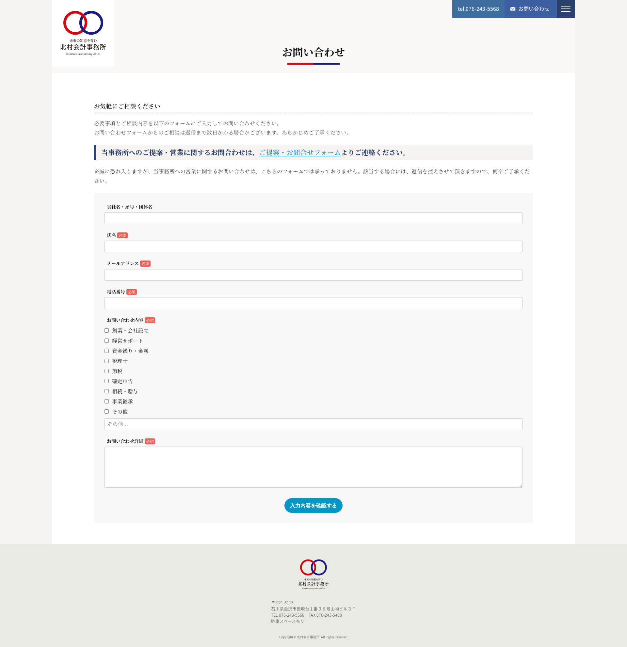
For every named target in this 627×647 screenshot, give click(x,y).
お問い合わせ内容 (130, 320)
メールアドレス (128, 263)
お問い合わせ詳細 (130, 441)
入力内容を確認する (313, 505)
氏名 (116, 235)
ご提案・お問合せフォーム (300, 152)
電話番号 (121, 291)
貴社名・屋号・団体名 (130, 206)
